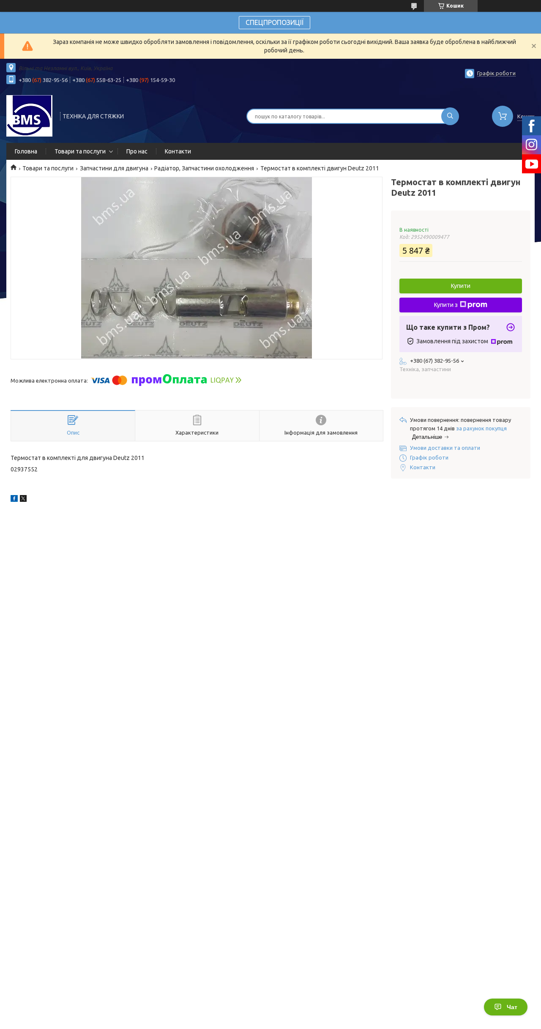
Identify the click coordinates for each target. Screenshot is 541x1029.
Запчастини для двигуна (114, 168)
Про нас (137, 151)
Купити (460, 285)
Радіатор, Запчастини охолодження (204, 168)
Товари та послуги (80, 151)
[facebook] (14, 499)
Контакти (178, 151)
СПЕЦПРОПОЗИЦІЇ (274, 22)
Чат (512, 1007)
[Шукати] (450, 116)
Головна (26, 151)
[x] (23, 499)
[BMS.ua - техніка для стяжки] (29, 115)
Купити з (446, 304)
